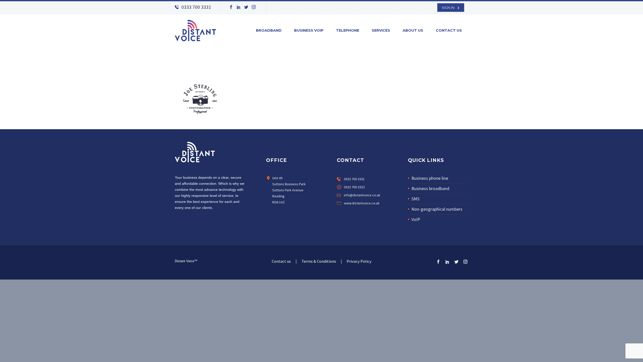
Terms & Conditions (318, 261)
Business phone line (429, 178)
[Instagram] (253, 7)
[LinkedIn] (238, 7)
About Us (413, 30)
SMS (415, 199)
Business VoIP (309, 30)
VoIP (415, 219)
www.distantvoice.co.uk (362, 203)
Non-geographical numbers (436, 209)
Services (381, 30)
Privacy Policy (359, 261)
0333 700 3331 (196, 7)
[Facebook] (231, 7)
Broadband (269, 30)
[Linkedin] (349, 213)
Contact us (449, 30)
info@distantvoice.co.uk (362, 195)
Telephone (347, 30)
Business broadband (430, 188)
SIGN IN (448, 8)
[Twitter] (246, 7)
